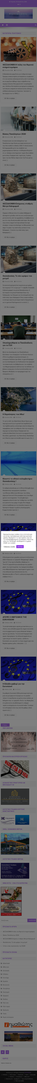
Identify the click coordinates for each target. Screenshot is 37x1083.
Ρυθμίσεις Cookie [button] (9, 547)
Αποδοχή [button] (20, 546)
